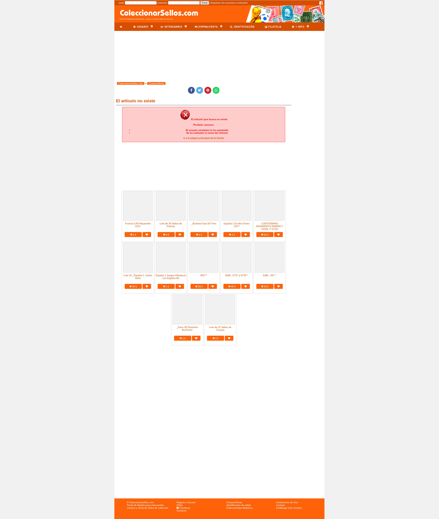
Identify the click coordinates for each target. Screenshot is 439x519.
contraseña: (162, 3)
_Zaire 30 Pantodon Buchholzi (187, 328)
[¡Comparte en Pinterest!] (207, 90)
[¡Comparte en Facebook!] (191, 90)
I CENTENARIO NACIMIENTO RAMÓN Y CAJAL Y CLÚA (269, 226)
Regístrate (215, 3)
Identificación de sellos (238, 505)
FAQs (180, 505)
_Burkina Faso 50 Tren (203, 223)
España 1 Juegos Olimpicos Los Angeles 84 (171, 276)
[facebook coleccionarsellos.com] (321, 4)
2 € (134, 234)
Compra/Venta (234, 502)
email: (121, 3)
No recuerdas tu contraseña (235, 3)
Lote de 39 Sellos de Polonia (171, 225)
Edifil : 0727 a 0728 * (236, 275)
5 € (200, 234)
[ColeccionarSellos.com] (121, 26)
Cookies (280, 505)
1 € (233, 234)
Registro (181, 502)
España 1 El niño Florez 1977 (237, 225)
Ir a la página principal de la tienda (203, 138)
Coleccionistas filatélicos (239, 507)
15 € (266, 234)
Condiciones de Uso (287, 502)
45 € (233, 286)
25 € (200, 286)
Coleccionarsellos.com (141, 502)
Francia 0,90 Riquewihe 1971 (138, 225)
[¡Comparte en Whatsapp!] (216, 90)
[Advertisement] (219, 55)
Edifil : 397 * (269, 275)
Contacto (181, 510)
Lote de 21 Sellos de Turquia (220, 328)
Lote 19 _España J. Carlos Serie (137, 276)
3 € (217, 338)
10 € (134, 286)
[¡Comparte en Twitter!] (199, 90)
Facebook (184, 507)
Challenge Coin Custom (289, 507)
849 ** (203, 275)
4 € (167, 234)
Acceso (191, 502)
